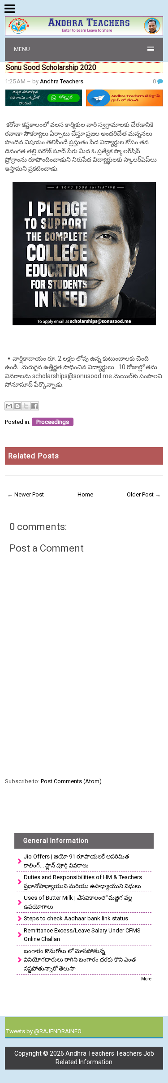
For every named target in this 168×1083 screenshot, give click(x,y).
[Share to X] (26, 405)
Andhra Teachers (61, 81)
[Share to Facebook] (34, 405)
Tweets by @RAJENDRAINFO (44, 1031)
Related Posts (33, 456)
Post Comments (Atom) (71, 781)
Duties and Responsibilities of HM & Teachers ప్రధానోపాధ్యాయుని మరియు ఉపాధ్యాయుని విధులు (83, 881)
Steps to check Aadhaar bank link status (76, 918)
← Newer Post (25, 494)
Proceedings (52, 422)
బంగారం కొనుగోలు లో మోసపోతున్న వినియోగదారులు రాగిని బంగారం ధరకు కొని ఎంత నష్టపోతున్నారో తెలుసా (80, 960)
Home (85, 494)
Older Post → (144, 494)
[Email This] (8, 405)
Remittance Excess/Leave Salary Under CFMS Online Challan (82, 935)
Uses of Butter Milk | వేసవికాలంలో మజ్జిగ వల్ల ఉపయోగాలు (78, 902)
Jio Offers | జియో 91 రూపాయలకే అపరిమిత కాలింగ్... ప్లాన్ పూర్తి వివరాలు (76, 861)
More (146, 979)
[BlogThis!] (17, 405)
